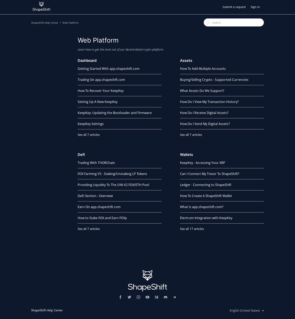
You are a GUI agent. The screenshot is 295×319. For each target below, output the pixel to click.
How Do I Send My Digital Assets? (205, 124)
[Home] (41, 12)
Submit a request (234, 7)
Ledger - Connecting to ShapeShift (205, 185)
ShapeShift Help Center (44, 22)
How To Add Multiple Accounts (203, 68)
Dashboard (87, 60)
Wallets (186, 154)
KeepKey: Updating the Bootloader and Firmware (115, 113)
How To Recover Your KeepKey (101, 90)
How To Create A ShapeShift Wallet (206, 196)
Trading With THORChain (96, 163)
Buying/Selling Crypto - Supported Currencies (214, 79)
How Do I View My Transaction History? (209, 102)
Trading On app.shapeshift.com (101, 79)
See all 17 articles (192, 229)
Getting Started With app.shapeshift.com (108, 68)
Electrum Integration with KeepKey (206, 218)
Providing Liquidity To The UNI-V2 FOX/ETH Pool (113, 185)
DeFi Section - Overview (95, 196)
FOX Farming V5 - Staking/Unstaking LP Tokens (112, 174)
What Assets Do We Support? (202, 90)
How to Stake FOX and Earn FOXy (102, 218)
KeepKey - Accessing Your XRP (202, 163)
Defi (81, 154)
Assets (186, 60)
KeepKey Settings (91, 124)
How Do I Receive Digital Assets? (204, 113)
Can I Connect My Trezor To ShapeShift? (209, 174)
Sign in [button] (255, 7)
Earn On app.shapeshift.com (99, 207)
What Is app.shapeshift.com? (201, 207)
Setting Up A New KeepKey (98, 102)
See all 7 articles (89, 135)
